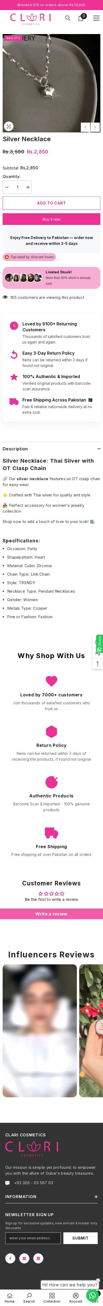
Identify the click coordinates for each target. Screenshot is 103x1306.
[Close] (99, 1267)
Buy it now (51, 219)
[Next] (95, 127)
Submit (80, 1238)
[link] (29, 1298)
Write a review (51, 913)
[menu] (96, 18)
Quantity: (12, 176)
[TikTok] (38, 1258)
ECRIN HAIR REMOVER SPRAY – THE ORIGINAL (57, 1276)
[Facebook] (10, 1258)
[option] (51, 83)
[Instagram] (24, 1258)
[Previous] (85, 127)
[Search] (68, 18)
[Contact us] (92, 1295)
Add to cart (51, 203)
